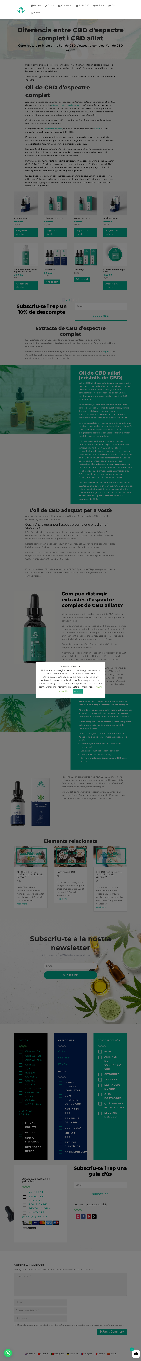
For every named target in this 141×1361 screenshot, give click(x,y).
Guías (99, 5)
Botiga (37, 5)
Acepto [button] (77, 691)
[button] (8, 1353)
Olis (49, 5)
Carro (37, 13)
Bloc (113, 5)
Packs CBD (83, 5)
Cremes (65, 5)
